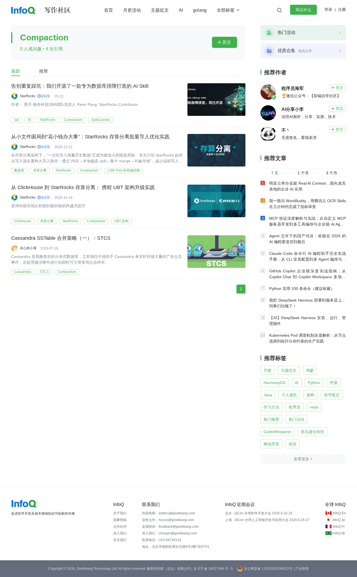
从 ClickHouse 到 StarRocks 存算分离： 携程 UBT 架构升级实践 (83, 187)
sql (16, 120)
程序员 (294, 407)
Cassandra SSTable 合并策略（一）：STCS (60, 238)
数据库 (19, 170)
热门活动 (296, 419)
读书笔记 (331, 395)
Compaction (73, 120)
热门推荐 (271, 419)
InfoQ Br (339, 533)
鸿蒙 (310, 370)
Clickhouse (22, 221)
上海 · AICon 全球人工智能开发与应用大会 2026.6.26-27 (267, 520)
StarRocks (47, 120)
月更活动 (132, 10)
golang (200, 10)
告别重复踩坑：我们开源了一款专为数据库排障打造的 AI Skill (79, 86)
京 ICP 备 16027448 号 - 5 (213, 569)
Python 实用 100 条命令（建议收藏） (301, 288)
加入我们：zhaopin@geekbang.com (169, 533)
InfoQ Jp (338, 520)
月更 (267, 370)
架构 (310, 395)
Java (268, 395)
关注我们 (120, 540)
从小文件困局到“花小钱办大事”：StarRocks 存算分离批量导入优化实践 (90, 137)
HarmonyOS (274, 382)
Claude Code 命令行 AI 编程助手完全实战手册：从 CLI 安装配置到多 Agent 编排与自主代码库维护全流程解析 (307, 259)
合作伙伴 (120, 527)
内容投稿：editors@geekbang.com (168, 513)
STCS (44, 272)
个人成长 (289, 395)
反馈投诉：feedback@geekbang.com (170, 527)
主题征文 (160, 10)
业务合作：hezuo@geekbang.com (168, 520)
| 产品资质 (301, 569)
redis (314, 407)
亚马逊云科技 (312, 431)
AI (181, 10)
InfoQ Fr (339, 527)
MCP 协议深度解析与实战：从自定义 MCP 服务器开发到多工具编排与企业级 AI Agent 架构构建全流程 (307, 224)
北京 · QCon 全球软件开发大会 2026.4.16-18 (258, 513)
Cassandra (22, 272)
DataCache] (100, 120)
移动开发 (271, 444)
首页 (108, 10)
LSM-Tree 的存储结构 (123, 170)
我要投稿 (120, 520)
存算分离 (40, 170)
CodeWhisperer (277, 431)
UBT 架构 (121, 221)
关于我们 (120, 513)
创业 (292, 444)
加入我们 (120, 533)
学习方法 (271, 407)
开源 (333, 382)
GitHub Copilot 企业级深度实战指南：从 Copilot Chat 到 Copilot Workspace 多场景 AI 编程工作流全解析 (307, 277)
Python (314, 382)
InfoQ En (339, 513)
